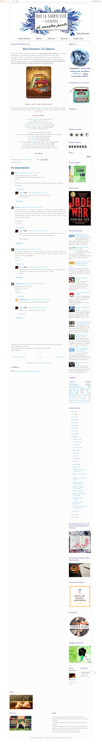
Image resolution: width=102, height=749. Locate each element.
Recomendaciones (75, 386)
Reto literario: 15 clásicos (77, 498)
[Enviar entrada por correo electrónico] (37, 159)
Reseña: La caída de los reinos (83, 308)
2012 (73, 517)
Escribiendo (72, 396)
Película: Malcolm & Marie (82, 363)
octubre (75, 445)
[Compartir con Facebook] (45, 159)
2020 (73, 420)
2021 (73, 417)
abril (74, 461)
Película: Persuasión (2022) (82, 278)
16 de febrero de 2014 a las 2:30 (30, 249)
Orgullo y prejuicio (33, 119)
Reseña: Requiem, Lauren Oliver (78, 483)
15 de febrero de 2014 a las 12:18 (29, 173)
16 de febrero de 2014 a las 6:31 (37, 307)
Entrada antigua (60, 357)
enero (75, 511)
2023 (73, 411)
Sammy (17, 249)
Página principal (24, 38)
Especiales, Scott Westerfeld (77, 502)
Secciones (64, 38)
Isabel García (19, 283)
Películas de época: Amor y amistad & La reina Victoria (82, 349)
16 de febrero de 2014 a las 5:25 (34, 283)
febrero (75, 467)
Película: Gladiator (78, 491)
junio (74, 456)
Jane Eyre (31, 136)
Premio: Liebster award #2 (79, 474)
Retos (20, 162)
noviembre (76, 442)
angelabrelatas (23, 299)
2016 (73, 431)
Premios (71, 398)
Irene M (21, 192)
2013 (73, 515)
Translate (87, 677)
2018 (73, 425)
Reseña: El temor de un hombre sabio (79, 507)
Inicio (40, 357)
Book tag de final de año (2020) (82, 248)
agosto (75, 450)
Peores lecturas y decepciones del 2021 (82, 235)
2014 (73, 436)
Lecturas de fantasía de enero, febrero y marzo (83, 322)
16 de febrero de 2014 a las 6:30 (39, 299)
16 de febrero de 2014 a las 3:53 (37, 192)
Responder (18, 185)
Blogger (69, 737)
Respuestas (20, 189)
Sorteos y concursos (76, 402)
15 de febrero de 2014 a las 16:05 (31, 207)
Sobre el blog (79, 38)
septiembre (76, 447)
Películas (51, 38)
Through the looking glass (80, 388)
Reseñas (39, 38)
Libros (72, 381)
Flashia (17, 207)
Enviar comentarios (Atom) (43, 363)
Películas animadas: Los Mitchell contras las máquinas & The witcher (80, 264)
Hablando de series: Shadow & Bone (82, 335)
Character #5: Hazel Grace (78, 479)
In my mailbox (83, 395)
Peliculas (73, 384)
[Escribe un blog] (42, 159)
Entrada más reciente (19, 357)
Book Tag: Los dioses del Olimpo (79, 494)
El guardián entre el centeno (33, 125)
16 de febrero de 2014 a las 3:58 (37, 231)
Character (83, 398)
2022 (73, 414)
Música (76, 390)
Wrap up (87, 402)
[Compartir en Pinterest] (47, 159)
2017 (73, 428)
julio (74, 453)
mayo (74, 459)
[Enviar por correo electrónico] (41, 159)
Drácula (33, 140)
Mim (16, 173)
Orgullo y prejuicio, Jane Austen (78, 487)
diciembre (76, 439)
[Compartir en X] (44, 159)
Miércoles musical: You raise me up (79, 470)
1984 (32, 138)
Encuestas (79, 400)
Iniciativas (88, 400)
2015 (73, 434)
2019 (73, 423)
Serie (84, 396)
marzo (75, 464)
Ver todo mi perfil (72, 683)
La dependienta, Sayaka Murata (83, 293)
